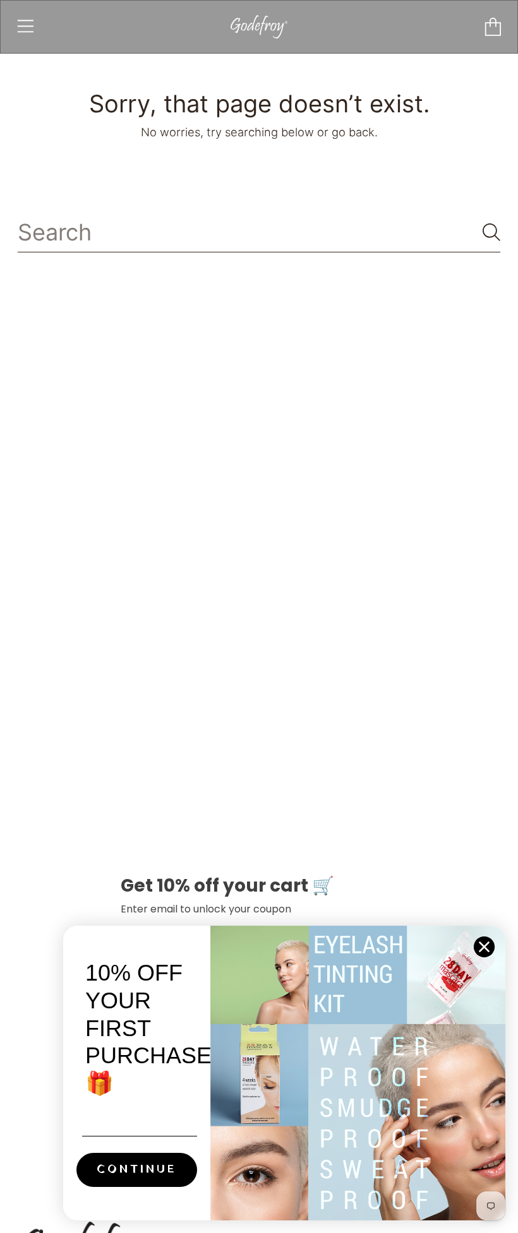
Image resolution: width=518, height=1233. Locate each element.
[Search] (491, 232)
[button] (25, 27)
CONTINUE (137, 1169)
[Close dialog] (484, 947)
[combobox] (259, 232)
